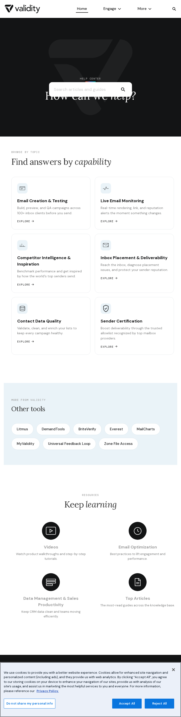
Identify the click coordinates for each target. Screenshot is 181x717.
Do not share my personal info (29, 703)
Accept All (127, 703)
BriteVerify (87, 429)
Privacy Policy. (48, 691)
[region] (90, 689)
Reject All (159, 703)
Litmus (22, 429)
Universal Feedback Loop (69, 443)
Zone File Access (118, 443)
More (142, 8)
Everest (116, 429)
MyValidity (25, 443)
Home (82, 8)
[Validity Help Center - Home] (22, 9)
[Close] (173, 670)
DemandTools (53, 429)
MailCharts (146, 429)
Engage (109, 8)
